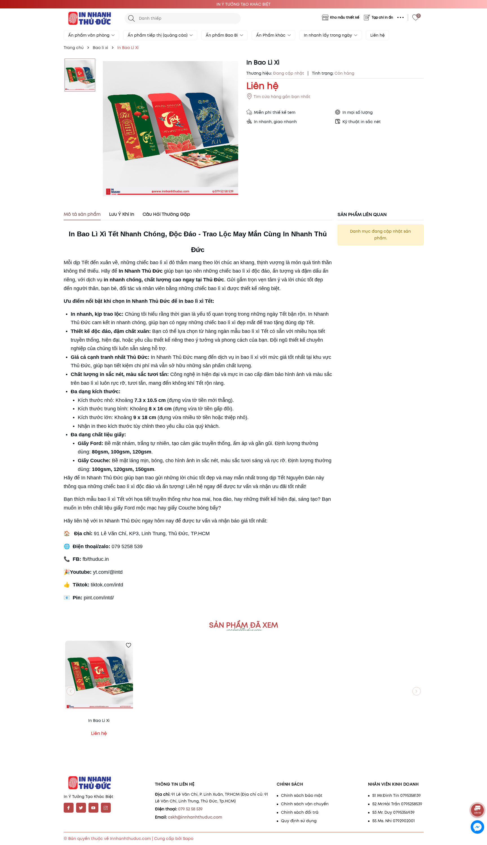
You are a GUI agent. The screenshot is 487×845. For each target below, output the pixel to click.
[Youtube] (93, 808)
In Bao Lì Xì (99, 720)
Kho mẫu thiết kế (344, 17)
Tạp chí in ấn (382, 17)
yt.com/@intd (108, 572)
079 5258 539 (127, 546)
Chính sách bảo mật (301, 795)
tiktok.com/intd (107, 585)
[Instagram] (106, 808)
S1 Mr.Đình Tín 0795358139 (396, 795)
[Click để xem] (170, 129)
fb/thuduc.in (96, 559)
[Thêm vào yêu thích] (128, 645)
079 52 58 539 (190, 809)
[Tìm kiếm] (131, 18)
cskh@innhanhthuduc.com (195, 817)
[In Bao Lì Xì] (99, 675)
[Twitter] (81, 808)
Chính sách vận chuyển (305, 804)
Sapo (188, 838)
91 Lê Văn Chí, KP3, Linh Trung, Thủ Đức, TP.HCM (152, 533)
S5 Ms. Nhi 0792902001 (393, 821)
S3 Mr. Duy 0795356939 (393, 812)
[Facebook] (69, 808)
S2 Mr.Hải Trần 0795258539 (397, 804)
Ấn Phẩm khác (271, 35)
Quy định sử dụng (298, 821)
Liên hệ (377, 35)
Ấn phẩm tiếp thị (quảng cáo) (158, 35)
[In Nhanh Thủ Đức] (91, 18)
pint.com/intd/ (99, 598)
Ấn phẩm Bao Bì (222, 35)
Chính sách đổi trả (299, 812)
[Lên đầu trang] (478, 794)
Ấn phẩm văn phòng (89, 35)
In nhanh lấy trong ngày (328, 35)
